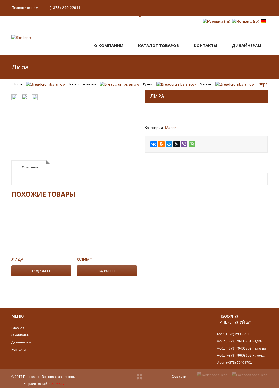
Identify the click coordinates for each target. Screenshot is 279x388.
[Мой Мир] (169, 144)
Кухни (148, 84)
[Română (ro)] (245, 21)
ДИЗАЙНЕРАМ (247, 45)
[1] (24, 97)
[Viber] (184, 144)
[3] (35, 97)
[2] (14, 97)
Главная (17, 328)
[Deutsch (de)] (263, 21)
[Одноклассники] (161, 144)
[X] (176, 144)
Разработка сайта (37, 384)
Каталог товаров (158, 45)
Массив (205, 84)
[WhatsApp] (192, 144)
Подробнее (41, 271)
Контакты (205, 45)
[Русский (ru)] (217, 21)
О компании (108, 45)
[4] (72, 90)
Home (17, 84)
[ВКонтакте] (153, 144)
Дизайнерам (21, 342)
